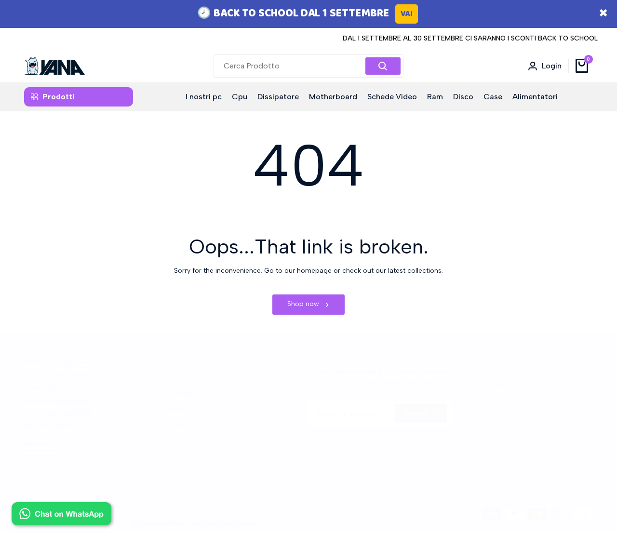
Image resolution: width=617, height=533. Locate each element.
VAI (407, 14)
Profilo (176, 409)
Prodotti (58, 96)
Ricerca (178, 362)
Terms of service (156, 522)
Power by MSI (486, 386)
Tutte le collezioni (193, 378)
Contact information (224, 522)
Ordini (176, 425)
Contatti (179, 393)
